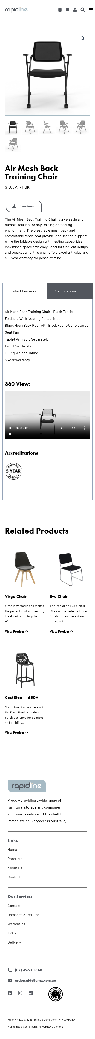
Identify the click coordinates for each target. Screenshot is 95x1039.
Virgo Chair (16, 596)
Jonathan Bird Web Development (43, 1026)
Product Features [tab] (22, 291)
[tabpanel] (47, 399)
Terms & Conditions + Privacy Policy (55, 1019)
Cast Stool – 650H (22, 697)
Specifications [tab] (65, 291)
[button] (83, 10)
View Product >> (16, 631)
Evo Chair (59, 596)
